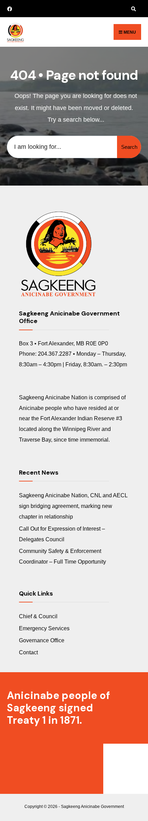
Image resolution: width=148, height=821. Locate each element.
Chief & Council (38, 616)
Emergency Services (44, 628)
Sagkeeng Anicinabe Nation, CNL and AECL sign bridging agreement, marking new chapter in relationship (73, 506)
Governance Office (41, 640)
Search (129, 147)
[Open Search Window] (132, 9)
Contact (28, 652)
